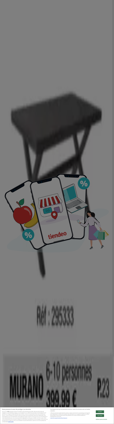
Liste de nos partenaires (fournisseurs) (58, 418)
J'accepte (100, 411)
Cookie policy (11, 421)
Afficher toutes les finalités (101, 419)
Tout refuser (100, 415)
